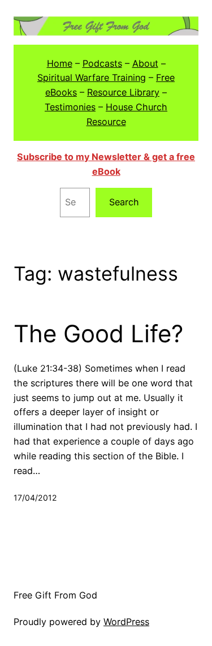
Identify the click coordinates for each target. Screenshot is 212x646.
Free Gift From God (55, 595)
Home (59, 63)
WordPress (126, 621)
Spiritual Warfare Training (91, 77)
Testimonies (70, 107)
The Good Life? (98, 334)
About (145, 63)
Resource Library (123, 92)
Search (124, 202)
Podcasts (102, 63)
